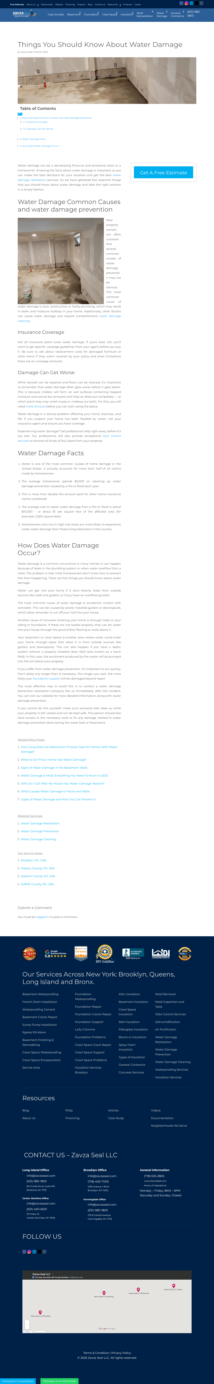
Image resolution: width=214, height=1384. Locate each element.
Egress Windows (34, 1032)
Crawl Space (109, 14)
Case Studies (56, 14)
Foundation (91, 14)
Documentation (162, 1118)
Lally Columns (85, 1029)
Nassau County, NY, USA (38, 868)
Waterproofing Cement (38, 1009)
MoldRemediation (145, 15)
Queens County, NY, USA (38, 876)
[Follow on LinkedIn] (191, 3)
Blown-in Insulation (132, 1037)
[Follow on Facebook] (181, 3)
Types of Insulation (132, 1057)
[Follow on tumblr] (201, 3)
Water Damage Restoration (40, 823)
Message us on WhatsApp (59, 1381)
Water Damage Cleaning (38, 839)
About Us (30, 4)
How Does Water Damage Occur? (41, 146)
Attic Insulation (129, 994)
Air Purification (165, 1029)
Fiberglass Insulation (133, 1029)
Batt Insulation (129, 1022)
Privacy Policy (121, 1353)
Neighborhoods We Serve (169, 1125)
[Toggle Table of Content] (20, 114)
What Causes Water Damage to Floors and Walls (55, 791)
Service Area (31, 1067)
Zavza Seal (26, 52)
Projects (81, 4)
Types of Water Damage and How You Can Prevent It (58, 799)
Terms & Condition (96, 1353)
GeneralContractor (177, 15)
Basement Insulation (133, 1002)
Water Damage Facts (34, 139)
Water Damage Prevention (40, 831)
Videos (156, 1110)
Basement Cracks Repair (39, 1017)
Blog (90, 4)
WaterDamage (162, 15)
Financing (70, 4)
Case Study (116, 1118)
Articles (113, 1110)
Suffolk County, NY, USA (37, 884)
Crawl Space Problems (91, 1060)
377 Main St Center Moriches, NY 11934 (41, 1216)
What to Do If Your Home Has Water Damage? (53, 759)
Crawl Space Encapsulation (41, 1060)
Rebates (59, 4)
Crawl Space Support (89, 1052)
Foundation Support (89, 1022)
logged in (43, 917)
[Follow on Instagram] (186, 3)
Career (138, 4)
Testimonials (47, 4)
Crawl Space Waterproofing (41, 1052)
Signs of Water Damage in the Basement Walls (54, 767)
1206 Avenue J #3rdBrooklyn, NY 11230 (98, 1188)
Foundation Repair (88, 1006)
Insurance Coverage (36, 122)
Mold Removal (165, 994)
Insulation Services (168, 1077)
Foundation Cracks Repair (93, 1014)
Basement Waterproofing (40, 994)
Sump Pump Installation (39, 1025)
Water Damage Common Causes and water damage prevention (57, 117)
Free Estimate (17, 4)
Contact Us (100, 4)
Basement (74, 14)
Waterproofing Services (171, 1069)
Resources (113, 4)
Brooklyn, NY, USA (33, 860)
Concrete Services (131, 1072)
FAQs (69, 1110)
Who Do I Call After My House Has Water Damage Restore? (62, 783)
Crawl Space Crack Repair (93, 1045)
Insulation (127, 14)
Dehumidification (167, 1022)
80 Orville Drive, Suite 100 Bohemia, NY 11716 (41, 1188)
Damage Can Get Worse (39, 128)
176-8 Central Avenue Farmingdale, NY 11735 (100, 1217)
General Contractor (132, 1065)
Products (127, 4)
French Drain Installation (39, 1002)
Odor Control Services (170, 1014)
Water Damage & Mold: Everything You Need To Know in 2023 (64, 775)
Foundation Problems (90, 1037)
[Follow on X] (196, 3)
